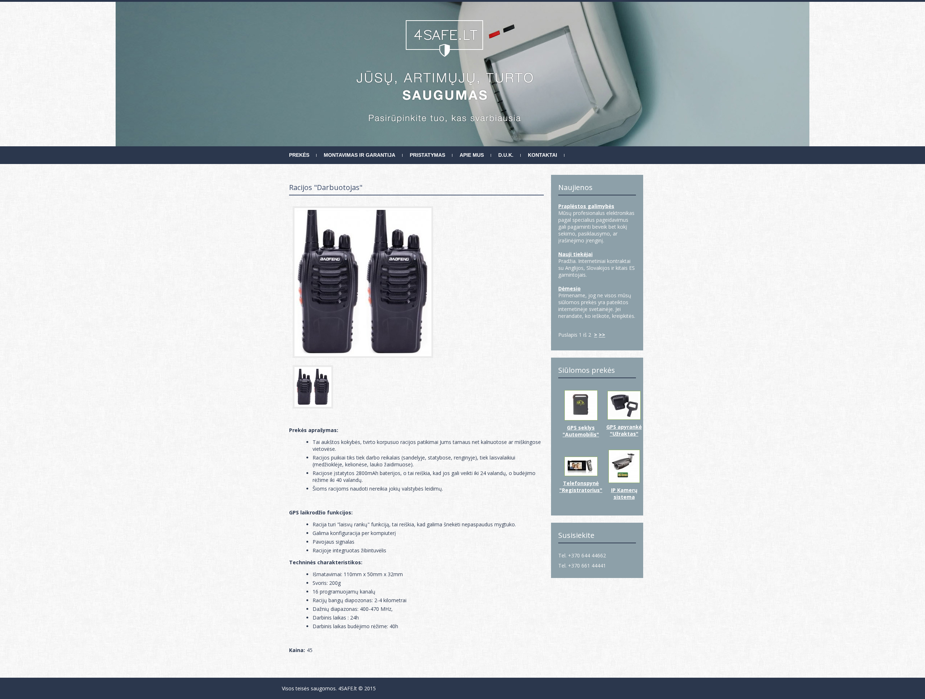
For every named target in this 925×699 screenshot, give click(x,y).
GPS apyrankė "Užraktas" (624, 430)
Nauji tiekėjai (575, 254)
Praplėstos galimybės (586, 206)
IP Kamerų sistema (624, 493)
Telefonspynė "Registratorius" (580, 486)
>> (602, 334)
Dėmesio (569, 288)
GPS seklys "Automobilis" (581, 431)
